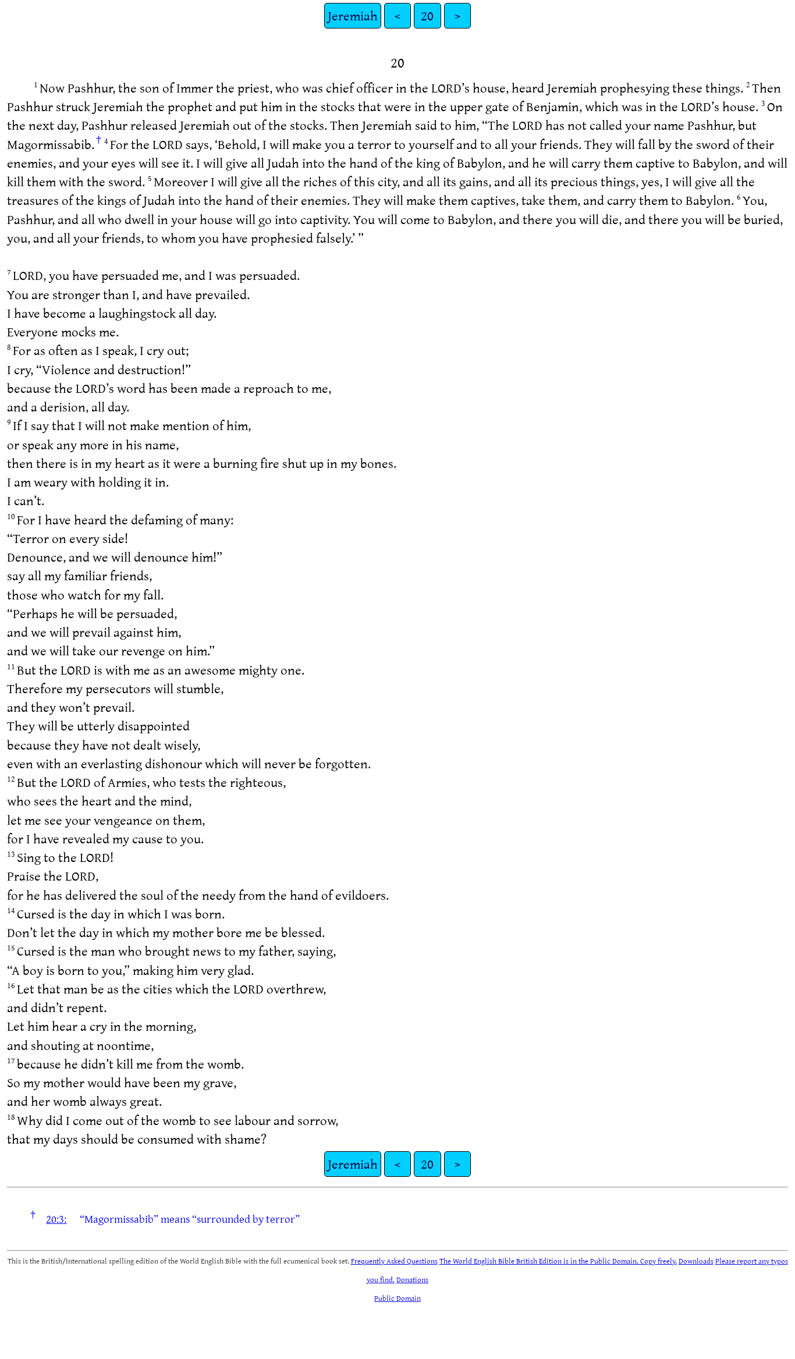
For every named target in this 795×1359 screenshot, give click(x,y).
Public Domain (397, 1298)
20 (427, 15)
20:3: (56, 1219)
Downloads (696, 1260)
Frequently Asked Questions (394, 1260)
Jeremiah (353, 15)
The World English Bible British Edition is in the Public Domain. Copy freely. (558, 1260)
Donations (412, 1279)
